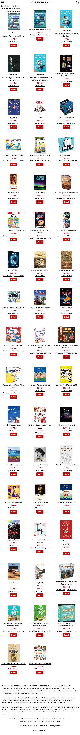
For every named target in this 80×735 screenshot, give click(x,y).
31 (13, 414)
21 (66, 259)
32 (40, 414)
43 (13, 571)
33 (66, 414)
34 (13, 454)
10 (13, 144)
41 (40, 529)
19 (13, 259)
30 (66, 374)
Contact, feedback (55, 726)
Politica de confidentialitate (37, 726)
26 (40, 334)
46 (13, 612)
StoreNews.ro (5, 6)
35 (40, 454)
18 (66, 219)
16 (13, 219)
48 (66, 612)
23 (40, 297)
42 (66, 529)
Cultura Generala (13, 41)
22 (13, 297)
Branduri (14, 6)
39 (66, 491)
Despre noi (22, 726)
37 (13, 491)
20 (40, 259)
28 (13, 374)
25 (13, 334)
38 (40, 491)
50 (40, 652)
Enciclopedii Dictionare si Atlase (40, 35)
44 (40, 571)
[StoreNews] (40, 2)
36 (66, 454)
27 (66, 334)
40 (13, 529)
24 (66, 297)
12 (66, 144)
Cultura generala (72, 123)
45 (66, 571)
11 (40, 144)
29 (40, 374)
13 (13, 182)
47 (40, 612)
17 (40, 219)
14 (40, 182)
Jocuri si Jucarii (60, 123)
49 (13, 652)
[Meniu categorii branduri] (2, 2)
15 (66, 182)
